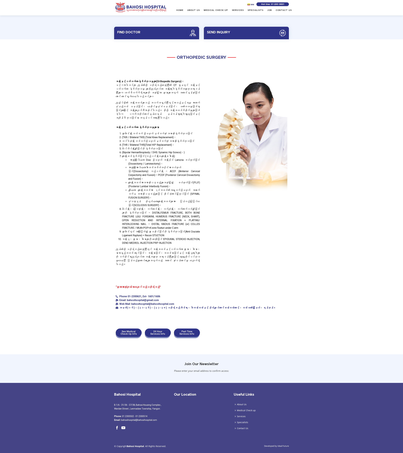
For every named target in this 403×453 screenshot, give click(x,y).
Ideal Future (283, 446)
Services (238, 10)
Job (269, 10)
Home (179, 10)
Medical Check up (216, 10)
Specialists (255, 10)
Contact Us (284, 10)
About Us (193, 10)
